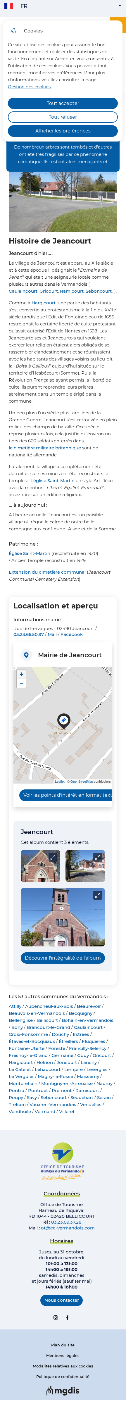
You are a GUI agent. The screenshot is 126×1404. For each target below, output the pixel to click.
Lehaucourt (48, 1069)
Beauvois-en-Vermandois (37, 1013)
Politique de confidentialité (62, 1376)
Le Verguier (21, 1076)
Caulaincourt (23, 291)
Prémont (62, 1090)
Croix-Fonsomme (28, 1034)
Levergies (97, 1069)
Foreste (56, 1048)
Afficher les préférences (63, 131)
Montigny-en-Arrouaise (67, 1083)
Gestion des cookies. (29, 86)
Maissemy (88, 1076)
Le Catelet (20, 1069)
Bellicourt (47, 1020)
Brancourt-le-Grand (48, 1027)
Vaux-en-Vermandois (53, 1104)
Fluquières (93, 1041)
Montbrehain (23, 1083)
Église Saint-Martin (29, 553)
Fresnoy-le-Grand (28, 1055)
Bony (17, 1027)
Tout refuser (63, 117)
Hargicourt (44, 303)
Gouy (83, 1055)
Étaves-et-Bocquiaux (32, 1041)
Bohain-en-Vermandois (87, 1020)
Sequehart (81, 1097)
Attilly (15, 1006)
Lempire (73, 1069)
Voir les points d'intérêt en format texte (69, 795)
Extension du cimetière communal (47, 572)
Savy (32, 1097)
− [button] (21, 683)
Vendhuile (20, 1111)
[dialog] (63, 81)
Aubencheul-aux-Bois (49, 1006)
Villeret (67, 1111)
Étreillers (68, 1041)
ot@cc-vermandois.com (68, 1228)
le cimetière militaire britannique (45, 448)
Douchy (60, 1034)
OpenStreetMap (81, 781)
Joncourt (67, 1062)
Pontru (16, 1090)
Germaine (62, 1055)
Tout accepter (63, 103)
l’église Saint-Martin (53, 480)
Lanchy (89, 1062)
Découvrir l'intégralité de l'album (63, 958)
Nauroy (104, 1083)
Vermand (45, 1111)
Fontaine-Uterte (26, 1048)
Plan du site (63, 1345)
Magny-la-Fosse (55, 1076)
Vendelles (90, 1104)
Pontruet (38, 1090)
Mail (52, 634)
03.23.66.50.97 (28, 634)
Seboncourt (99, 291)
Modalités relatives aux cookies (63, 1366)
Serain (104, 1097)
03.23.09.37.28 (66, 1222)
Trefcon (17, 1104)
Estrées (81, 1034)
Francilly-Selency (87, 1048)
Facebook (72, 634)
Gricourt (48, 291)
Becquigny (80, 1013)
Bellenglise (21, 1020)
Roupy (16, 1097)
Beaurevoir (89, 1006)
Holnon (45, 1062)
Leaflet (60, 781)
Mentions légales (63, 1355)
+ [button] (21, 674)
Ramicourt (72, 291)
